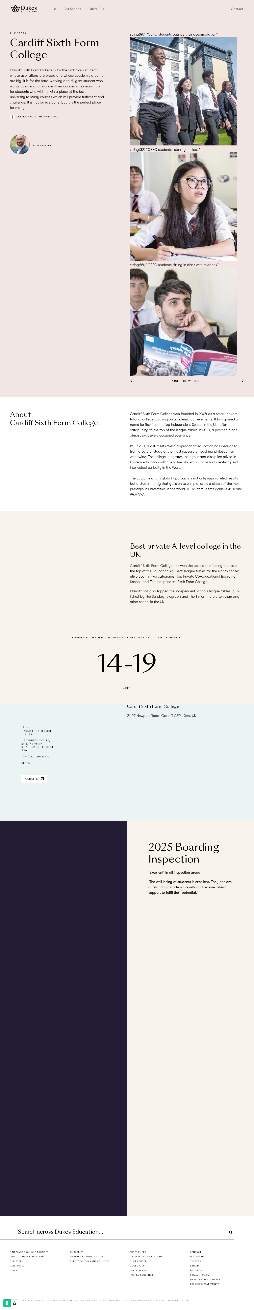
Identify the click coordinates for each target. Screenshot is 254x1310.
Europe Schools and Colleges (90, 1261)
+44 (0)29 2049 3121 (36, 757)
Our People (17, 1266)
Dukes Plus (97, 9)
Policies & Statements (204, 1284)
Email (25, 763)
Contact (237, 9)
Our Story (17, 1261)
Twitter (195, 1261)
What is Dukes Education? (27, 1257)
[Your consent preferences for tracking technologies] (14, 1303)
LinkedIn (196, 1266)
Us (55, 9)
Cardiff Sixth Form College (153, 707)
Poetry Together (141, 1275)
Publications (138, 1270)
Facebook (196, 1270)
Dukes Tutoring (140, 1261)
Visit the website (187, 381)
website (59, 1180)
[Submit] (230, 1232)
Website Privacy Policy (205, 1280)
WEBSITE (31, 779)
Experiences (138, 1252)
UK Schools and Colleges (87, 1257)
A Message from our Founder (29, 1252)
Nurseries (77, 1252)
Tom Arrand (42, 145)
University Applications (146, 1257)
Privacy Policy (200, 1275)
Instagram (197, 1257)
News (13, 1270)
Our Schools (73, 9)
